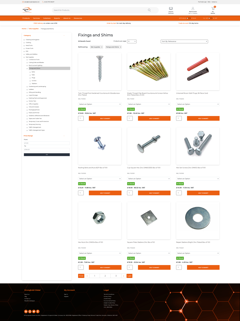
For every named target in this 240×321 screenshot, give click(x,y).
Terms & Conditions (109, 294)
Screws (34, 80)
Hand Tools (29, 45)
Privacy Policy (107, 296)
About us (26, 294)
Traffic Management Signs (37, 130)
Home (24, 29)
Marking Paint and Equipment (38, 98)
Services (36, 18)
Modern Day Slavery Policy (111, 305)
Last (129, 276)
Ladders (31, 89)
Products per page (120, 41)
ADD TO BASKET (105, 118)
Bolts (33, 72)
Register (66, 296)
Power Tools (29, 48)
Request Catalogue (29, 300)
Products (26, 18)
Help (25, 296)
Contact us (214, 2)
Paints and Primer (34, 112)
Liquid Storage (33, 95)
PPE (27, 51)
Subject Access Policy (109, 303)
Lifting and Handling (35, 92)
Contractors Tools (34, 59)
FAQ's (209, 2)
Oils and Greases (34, 107)
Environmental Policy (110, 300)
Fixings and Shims (47, 29)
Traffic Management (35, 127)
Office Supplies (33, 104)
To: (25, 146)
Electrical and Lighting (35, 65)
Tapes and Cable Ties (35, 118)
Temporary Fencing (35, 124)
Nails (33, 75)
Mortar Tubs (32, 101)
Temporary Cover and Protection (39, 121)
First (81, 276)
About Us (66, 18)
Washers (34, 83)
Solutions (47, 18)
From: (26, 139)
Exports (57, 18)
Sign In (66, 294)
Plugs (33, 77)
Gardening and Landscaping (37, 86)
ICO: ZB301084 (108, 307)
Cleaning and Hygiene (32, 39)
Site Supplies (34, 29)
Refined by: (83, 47)
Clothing (28, 42)
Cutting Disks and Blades (36, 62)
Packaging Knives (34, 109)
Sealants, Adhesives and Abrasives (39, 115)
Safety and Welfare (31, 54)
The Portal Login (202, 2)
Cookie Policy (107, 298)
